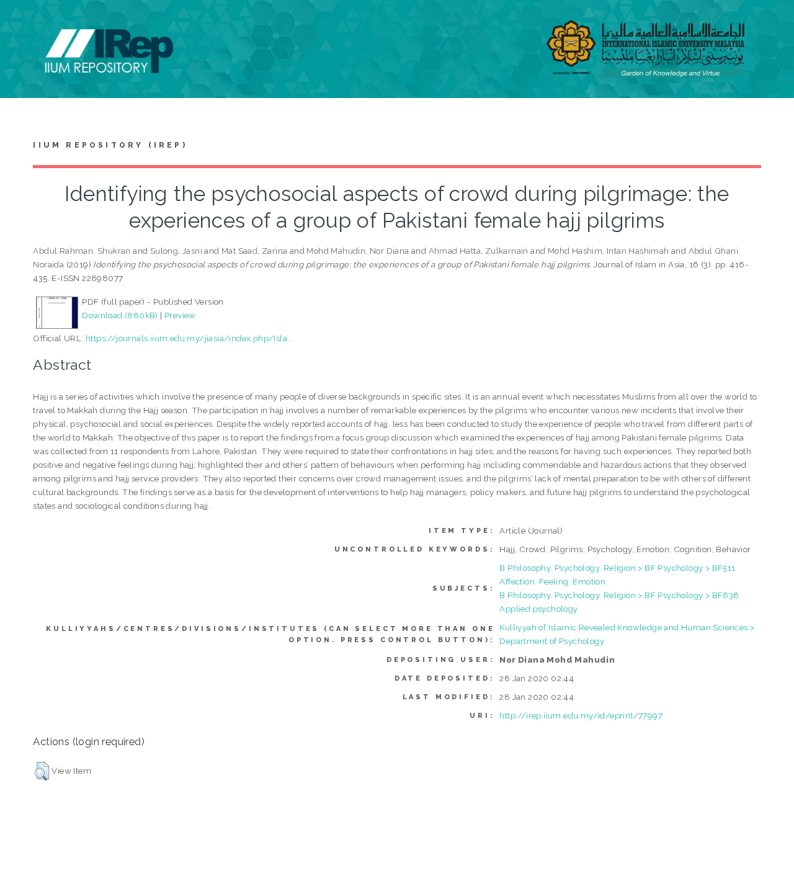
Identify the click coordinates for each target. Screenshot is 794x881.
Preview (180, 315)
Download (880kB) (120, 315)
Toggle (22, 23)
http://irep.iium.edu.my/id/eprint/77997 (580, 715)
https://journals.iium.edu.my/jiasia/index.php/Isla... (189, 338)
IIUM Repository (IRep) (110, 145)
